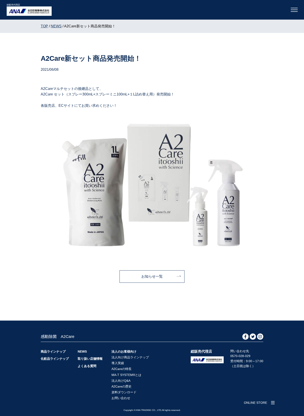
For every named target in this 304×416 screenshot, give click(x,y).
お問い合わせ (120, 398)
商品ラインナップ (53, 351)
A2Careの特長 (121, 369)
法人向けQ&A (120, 380)
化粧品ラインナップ (55, 358)
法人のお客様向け (123, 351)
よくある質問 (87, 366)
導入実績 (117, 363)
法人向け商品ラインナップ (130, 357)
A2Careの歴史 (121, 386)
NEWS (82, 351)
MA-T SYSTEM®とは (126, 375)
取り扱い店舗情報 (90, 358)
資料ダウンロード (123, 392)
